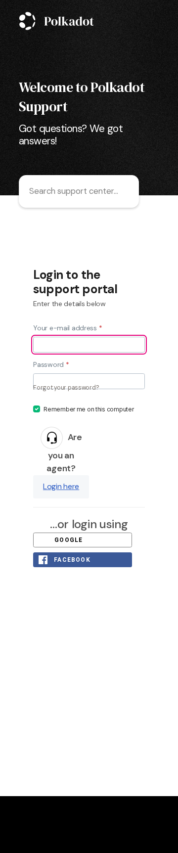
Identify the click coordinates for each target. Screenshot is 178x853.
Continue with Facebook (79, 559)
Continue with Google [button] (79, 540)
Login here (61, 486)
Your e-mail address (67, 327)
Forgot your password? (65, 388)
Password (51, 364)
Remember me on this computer (89, 409)
